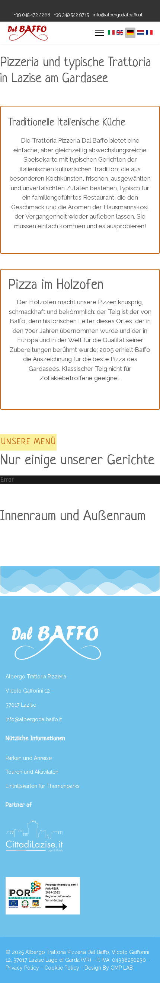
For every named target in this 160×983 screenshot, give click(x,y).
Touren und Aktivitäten (32, 772)
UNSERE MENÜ (28, 442)
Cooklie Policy (61, 968)
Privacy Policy (22, 968)
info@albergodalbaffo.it (118, 15)
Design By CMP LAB (108, 968)
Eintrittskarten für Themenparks (43, 786)
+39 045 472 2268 (32, 15)
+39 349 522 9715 (71, 15)
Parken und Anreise (29, 758)
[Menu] (99, 33)
